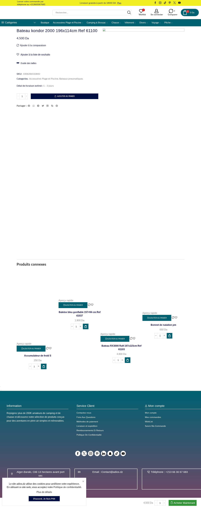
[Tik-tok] (116, 453)
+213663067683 (37, 4)
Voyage (155, 22)
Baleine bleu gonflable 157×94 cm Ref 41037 (79, 314)
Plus (119, 3)
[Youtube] (179, 3)
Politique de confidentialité (67, 487)
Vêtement (129, 22)
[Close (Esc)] (0, 386)
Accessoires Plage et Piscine (67, 22)
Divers (142, 22)
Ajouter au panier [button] (32, 349)
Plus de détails (44, 492)
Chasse (115, 22)
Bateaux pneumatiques (71, 79)
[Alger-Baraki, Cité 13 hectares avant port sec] (12, 474)
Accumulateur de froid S (37, 355)
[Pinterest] (169, 3)
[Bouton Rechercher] (129, 12)
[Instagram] (160, 3)
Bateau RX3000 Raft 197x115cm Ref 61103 (121, 348)
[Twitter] (174, 3)
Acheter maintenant (184, 503)
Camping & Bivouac (96, 22)
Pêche (167, 22)
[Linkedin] (103, 453)
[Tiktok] (165, 3)
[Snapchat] (110, 453)
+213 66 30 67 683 (177, 472)
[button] (29, 105)
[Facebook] (155, 3)
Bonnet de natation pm (163, 325)
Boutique (45, 22)
